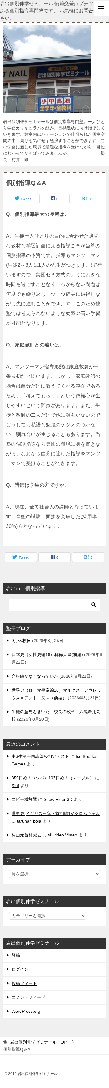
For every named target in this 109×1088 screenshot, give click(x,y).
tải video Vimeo (62, 835)
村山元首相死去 (26, 835)
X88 (15, 785)
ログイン (20, 969)
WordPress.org (26, 1011)
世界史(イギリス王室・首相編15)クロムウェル (56, 813)
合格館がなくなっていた (35, 676)
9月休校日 (21, 640)
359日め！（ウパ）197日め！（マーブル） (53, 777)
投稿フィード (24, 983)
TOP (38, 1042)
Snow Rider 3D (58, 799)
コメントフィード (28, 997)
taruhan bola (29, 821)
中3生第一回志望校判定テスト (40, 756)
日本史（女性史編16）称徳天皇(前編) (47, 654)
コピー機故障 (24, 799)
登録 (16, 955)
